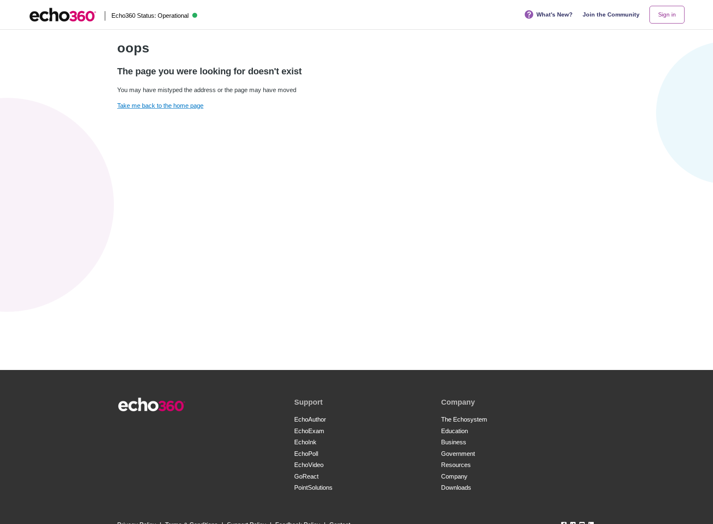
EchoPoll (306, 453)
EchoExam (309, 430)
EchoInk (305, 442)
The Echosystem (464, 419)
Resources (456, 464)
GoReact (306, 476)
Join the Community (611, 14)
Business (453, 442)
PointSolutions (313, 487)
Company (454, 476)
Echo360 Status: (150, 15)
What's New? (554, 14)
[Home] (62, 14)
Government (458, 453)
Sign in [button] (667, 14)
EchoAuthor (310, 419)
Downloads (456, 487)
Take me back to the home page (160, 105)
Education (454, 430)
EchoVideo (308, 464)
